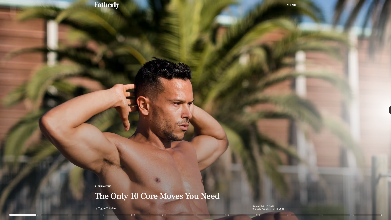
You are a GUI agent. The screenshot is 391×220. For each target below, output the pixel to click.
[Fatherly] (107, 5)
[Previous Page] (64, 110)
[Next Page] (260, 110)
